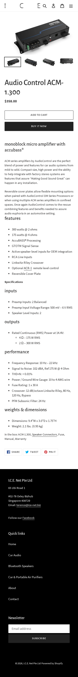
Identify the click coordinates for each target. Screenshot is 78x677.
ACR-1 (28, 268)
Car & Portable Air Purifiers (25, 577)
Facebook (28, 518)
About (12, 588)
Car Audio (14, 555)
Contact (13, 599)
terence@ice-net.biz (28, 505)
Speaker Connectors (44, 434)
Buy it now (39, 126)
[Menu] (71, 5)
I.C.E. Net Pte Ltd (32, 663)
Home (12, 544)
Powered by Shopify (52, 663)
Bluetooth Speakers (20, 566)
